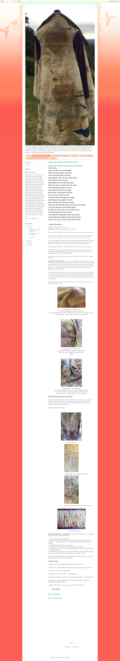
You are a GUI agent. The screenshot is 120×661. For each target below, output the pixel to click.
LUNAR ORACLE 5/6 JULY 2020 (33, 234)
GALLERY (52, 158)
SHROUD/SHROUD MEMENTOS (41, 155)
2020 (28, 226)
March (30, 237)
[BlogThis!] (54, 589)
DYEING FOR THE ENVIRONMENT (60, 155)
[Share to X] (56, 589)
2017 (28, 245)
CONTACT (74, 155)
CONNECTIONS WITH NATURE (34, 230)
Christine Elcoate (31, 172)
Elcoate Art (28, 164)
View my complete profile (31, 218)
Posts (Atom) (75, 646)
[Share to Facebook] (57, 589)
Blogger (67, 657)
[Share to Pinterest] (59, 589)
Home (28, 155)
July (30, 228)
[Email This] (52, 589)
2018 (28, 242)
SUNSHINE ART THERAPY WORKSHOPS (37, 158)
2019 (28, 240)
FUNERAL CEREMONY (86, 155)
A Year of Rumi (64, 227)
